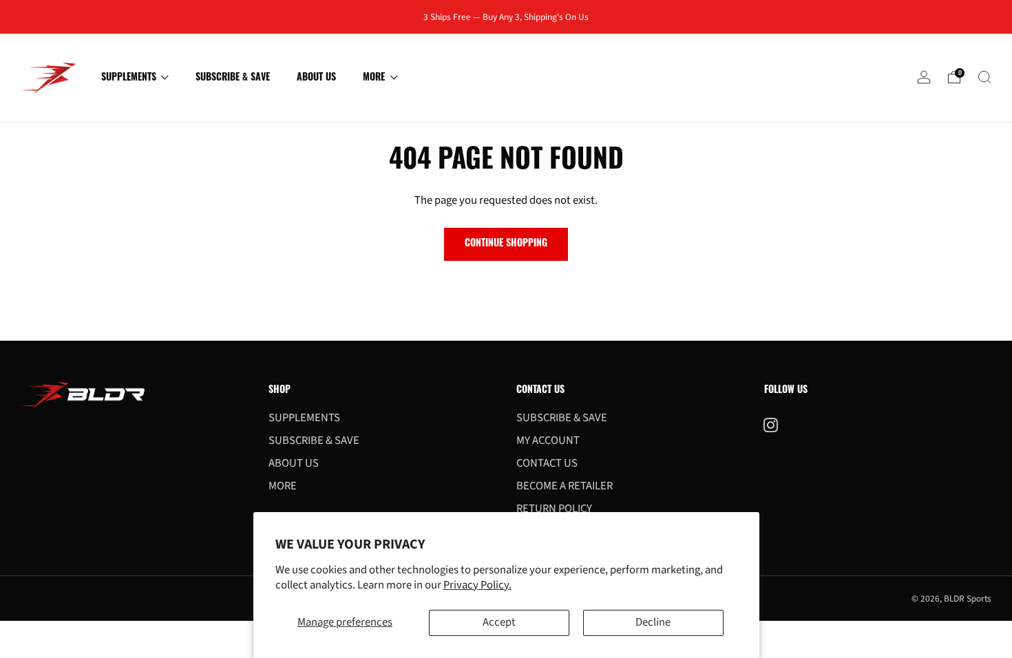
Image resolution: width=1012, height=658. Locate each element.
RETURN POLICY (554, 508)
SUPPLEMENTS (128, 78)
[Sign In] (924, 81)
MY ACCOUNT (548, 440)
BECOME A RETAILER (564, 486)
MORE (374, 78)
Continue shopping (506, 244)
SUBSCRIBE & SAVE (233, 78)
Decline (653, 622)
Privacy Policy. (477, 585)
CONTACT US (547, 463)
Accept (499, 622)
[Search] (984, 77)
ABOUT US (316, 78)
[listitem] (506, 17)
